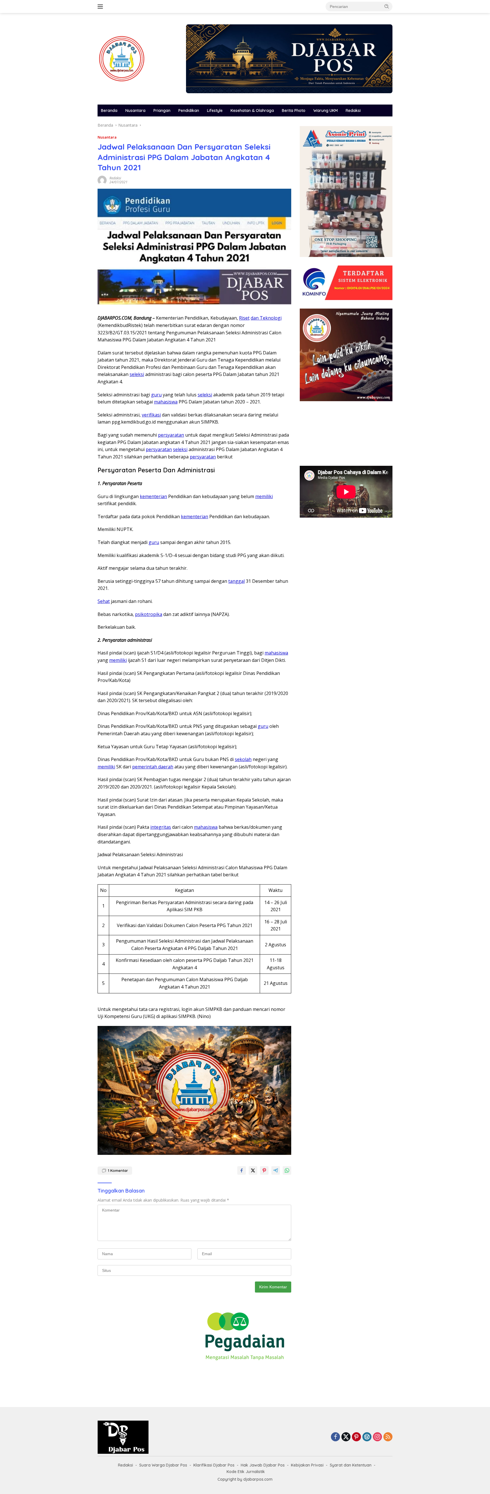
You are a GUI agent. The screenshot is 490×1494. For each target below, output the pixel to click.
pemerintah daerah (152, 767)
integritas (160, 827)
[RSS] (387, 1437)
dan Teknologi (266, 318)
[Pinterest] (356, 1437)
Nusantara (135, 110)
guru (156, 395)
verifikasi (151, 415)
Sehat (104, 601)
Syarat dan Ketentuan (350, 1465)
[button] (386, 6)
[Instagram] (377, 1437)
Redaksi (353, 110)
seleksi (137, 374)
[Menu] (101, 6)
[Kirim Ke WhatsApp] (287, 1170)
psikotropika (148, 614)
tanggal (236, 581)
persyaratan (171, 435)
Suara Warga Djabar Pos (163, 1465)
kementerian (153, 496)
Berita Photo (293, 110)
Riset (244, 318)
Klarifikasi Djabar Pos (214, 1465)
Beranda (109, 110)
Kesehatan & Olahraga (252, 110)
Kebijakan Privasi (307, 1465)
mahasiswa (166, 402)
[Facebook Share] (241, 1170)
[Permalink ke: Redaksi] (102, 179)
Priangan (161, 110)
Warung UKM (325, 110)
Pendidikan (188, 110)
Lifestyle (215, 110)
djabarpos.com (258, 1479)
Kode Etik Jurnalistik (246, 1471)
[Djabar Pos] (122, 58)
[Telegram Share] (275, 1170)
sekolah (243, 759)
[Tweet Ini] (253, 1170)
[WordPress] (366, 1437)
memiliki (264, 496)
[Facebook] (335, 1437)
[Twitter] (345, 1437)
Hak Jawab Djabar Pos (263, 1465)
